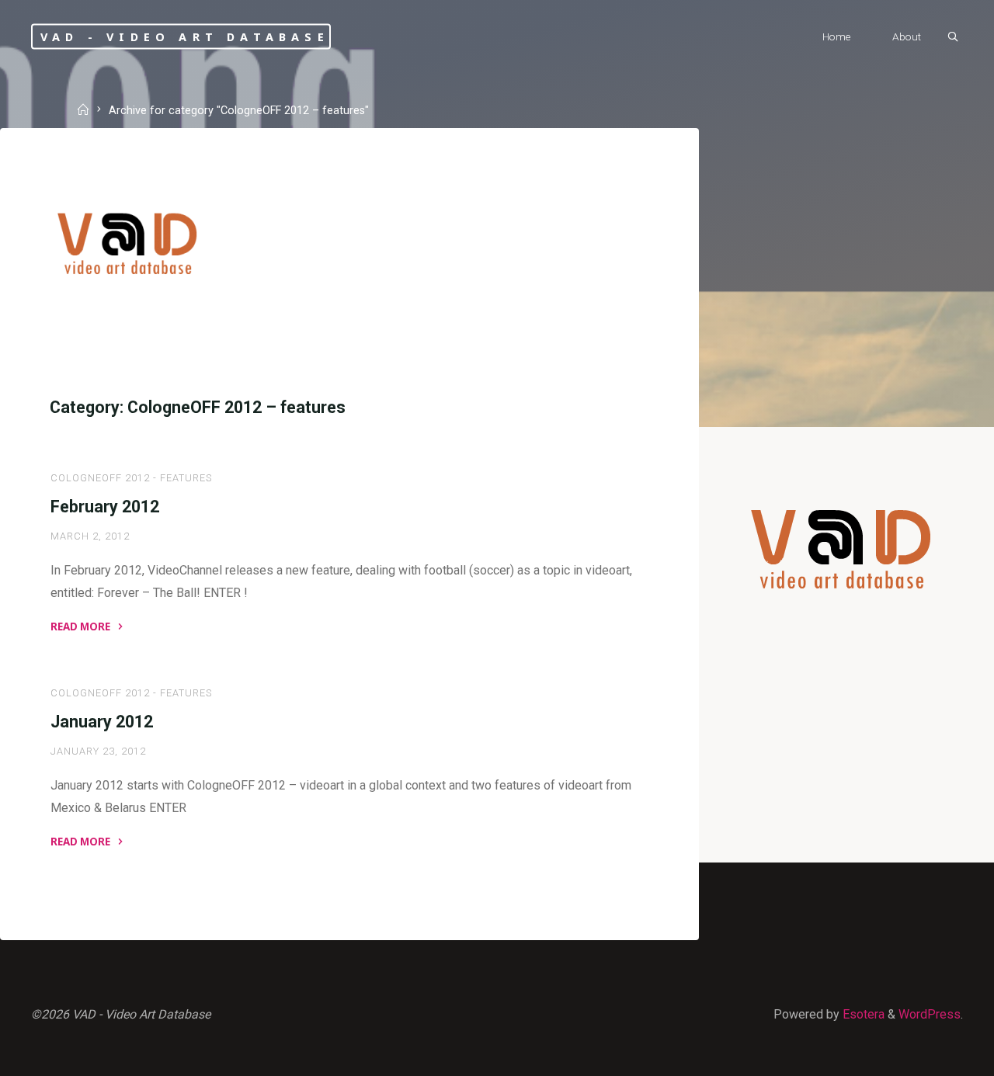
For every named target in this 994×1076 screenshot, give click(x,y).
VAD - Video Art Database (184, 36)
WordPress (929, 1014)
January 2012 (101, 721)
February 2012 (104, 506)
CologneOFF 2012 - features (131, 478)
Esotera (862, 1014)
